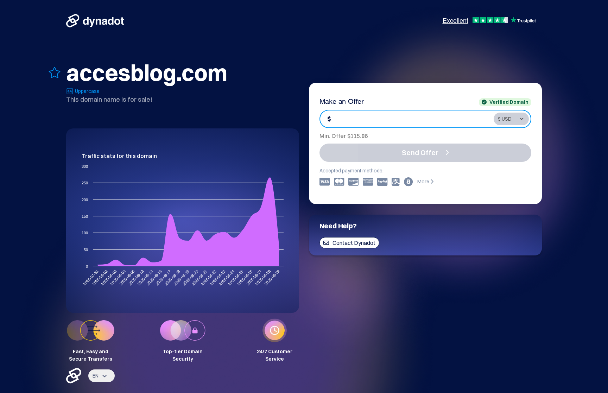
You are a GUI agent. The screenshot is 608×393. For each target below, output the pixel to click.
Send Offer (420, 152)
